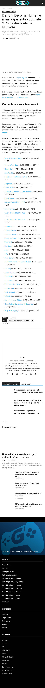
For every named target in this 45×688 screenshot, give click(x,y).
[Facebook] (4, 43)
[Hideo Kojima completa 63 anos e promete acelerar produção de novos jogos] (7, 475)
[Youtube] (36, 374)
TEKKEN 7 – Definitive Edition (15, 177)
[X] (9, 43)
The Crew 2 (9, 280)
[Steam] (22, 374)
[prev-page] (3, 421)
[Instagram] (18, 374)
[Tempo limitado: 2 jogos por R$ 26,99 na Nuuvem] (7, 496)
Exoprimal (8, 184)
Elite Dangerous (10, 198)
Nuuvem (12, 318)
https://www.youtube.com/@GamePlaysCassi (22, 360)
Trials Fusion (9, 288)
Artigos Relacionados (10, 384)
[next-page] (7, 421)
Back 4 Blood (9, 292)
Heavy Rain (8, 169)
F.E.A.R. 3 (8, 296)
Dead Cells (8, 258)
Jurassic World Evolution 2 (14, 202)
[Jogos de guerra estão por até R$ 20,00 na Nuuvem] (7, 486)
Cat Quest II (8, 246)
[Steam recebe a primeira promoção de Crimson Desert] (7, 413)
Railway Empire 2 (11, 234)
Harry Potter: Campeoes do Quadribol (19, 304)
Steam (4, 133)
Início (3, 8)
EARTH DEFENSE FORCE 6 (15, 220)
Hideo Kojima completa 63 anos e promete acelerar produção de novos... (27, 474)
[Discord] (8, 374)
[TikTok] (27, 374)
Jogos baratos (18, 320)
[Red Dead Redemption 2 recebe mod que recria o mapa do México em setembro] (7, 403)
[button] (42, 3)
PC (32, 320)
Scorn (6, 250)
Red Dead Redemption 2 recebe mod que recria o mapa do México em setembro (28, 402)
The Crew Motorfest (12, 284)
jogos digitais (22, 78)
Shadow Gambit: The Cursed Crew (17, 262)
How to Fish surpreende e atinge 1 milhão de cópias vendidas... (19, 455)
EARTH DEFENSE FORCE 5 (14, 213)
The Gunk (8, 276)
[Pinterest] (14, 43)
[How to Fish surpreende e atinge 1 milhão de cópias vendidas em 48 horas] (22, 442)
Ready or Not (9, 209)
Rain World (8, 173)
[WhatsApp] (19, 43)
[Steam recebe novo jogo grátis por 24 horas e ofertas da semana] (7, 392)
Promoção (6, 323)
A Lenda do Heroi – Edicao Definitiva (18, 191)
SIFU (6, 254)
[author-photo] (22, 354)
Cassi (6, 38)
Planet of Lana (9, 272)
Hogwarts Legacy (11, 311)
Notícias (9, 8)
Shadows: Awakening (12, 238)
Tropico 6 (8, 242)
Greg (3, 460)
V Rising (7, 269)
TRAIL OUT (8, 187)
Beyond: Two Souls (11, 165)
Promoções (12, 11)
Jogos (10, 320)
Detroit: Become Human (13, 158)
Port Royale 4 (10, 226)
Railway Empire (10, 230)
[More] (29, 43)
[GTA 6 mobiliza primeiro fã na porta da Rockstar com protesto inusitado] (7, 507)
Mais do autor (26, 384)
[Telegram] (24, 43)
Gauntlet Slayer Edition (13, 300)
